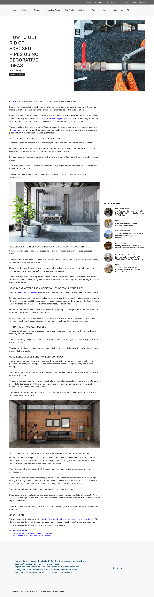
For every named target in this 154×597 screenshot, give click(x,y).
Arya (11, 71)
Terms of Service (139, 2)
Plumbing (13, 101)
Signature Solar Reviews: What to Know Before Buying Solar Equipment (129, 235)
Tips (93, 10)
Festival (81, 10)
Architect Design (53, 10)
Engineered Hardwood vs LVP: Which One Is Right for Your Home (129, 258)
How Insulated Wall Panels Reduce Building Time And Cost (34, 533)
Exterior (37, 10)
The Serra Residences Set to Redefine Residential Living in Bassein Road (127, 269)
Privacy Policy (124, 2)
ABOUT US (98, 2)
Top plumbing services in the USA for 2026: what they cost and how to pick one (130, 213)
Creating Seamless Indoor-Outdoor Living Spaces (126, 224)
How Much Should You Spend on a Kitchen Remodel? (31, 536)
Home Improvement (17, 74)
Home (89, 2)
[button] (128, 10)
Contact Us (110, 2)
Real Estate (69, 10)
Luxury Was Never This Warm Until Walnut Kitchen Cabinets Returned (129, 247)
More (104, 10)
